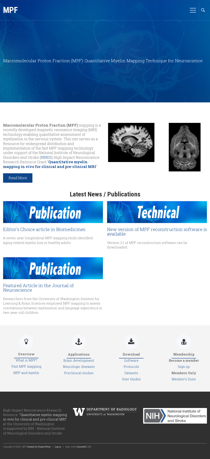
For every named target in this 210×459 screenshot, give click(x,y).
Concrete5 (81, 446)
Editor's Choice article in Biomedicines (44, 229)
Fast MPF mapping (26, 366)
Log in (58, 446)
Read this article (53, 207)
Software (131, 360)
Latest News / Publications (105, 194)
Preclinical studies (79, 373)
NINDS (46, 157)
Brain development (78, 360)
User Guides (131, 379)
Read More (18, 177)
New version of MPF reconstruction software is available (157, 231)
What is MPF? (26, 360)
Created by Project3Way (39, 446)
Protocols (131, 366)
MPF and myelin (26, 373)
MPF (10, 10)
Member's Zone (184, 379)
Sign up (184, 366)
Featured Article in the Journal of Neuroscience (38, 287)
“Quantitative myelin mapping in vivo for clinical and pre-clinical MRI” (35, 417)
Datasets (131, 373)
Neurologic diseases (79, 366)
